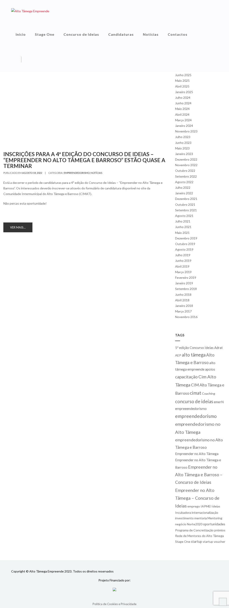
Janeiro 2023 (184, 154)
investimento (184, 518)
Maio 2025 (182, 80)
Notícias (151, 34)
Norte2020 (194, 524)
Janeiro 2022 (184, 193)
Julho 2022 (182, 187)
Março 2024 (183, 120)
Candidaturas (121, 34)
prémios (219, 530)
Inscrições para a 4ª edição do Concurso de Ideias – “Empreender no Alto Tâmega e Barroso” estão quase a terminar (84, 160)
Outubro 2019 (185, 244)
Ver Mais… (18, 227)
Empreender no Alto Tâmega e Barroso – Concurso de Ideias (198, 474)
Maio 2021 (182, 233)
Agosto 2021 (184, 216)
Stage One (44, 34)
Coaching (208, 393)
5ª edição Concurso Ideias (194, 348)
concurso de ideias (194, 401)
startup (196, 541)
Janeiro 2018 (184, 306)
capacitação (186, 376)
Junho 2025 (183, 75)
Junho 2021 (183, 227)
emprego (193, 506)
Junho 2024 (183, 103)
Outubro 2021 (185, 204)
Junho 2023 (183, 143)
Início (21, 34)
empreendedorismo (77, 172)
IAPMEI (206, 506)
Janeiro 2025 (184, 92)
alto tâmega (194, 354)
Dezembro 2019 (186, 238)
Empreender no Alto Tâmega (196, 454)
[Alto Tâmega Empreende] (30, 11)
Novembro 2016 (186, 317)
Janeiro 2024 (184, 126)
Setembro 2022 (186, 176)
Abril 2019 (182, 266)
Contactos (177, 34)
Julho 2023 (182, 137)
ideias (216, 506)
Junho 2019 (183, 260)
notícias (96, 172)
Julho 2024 (182, 97)
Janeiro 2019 (184, 283)
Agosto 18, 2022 (32, 172)
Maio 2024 (182, 109)
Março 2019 (183, 272)
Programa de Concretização (194, 530)
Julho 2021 (182, 221)
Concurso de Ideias (81, 34)
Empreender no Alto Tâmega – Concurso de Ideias (197, 498)
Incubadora (183, 512)
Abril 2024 (182, 114)
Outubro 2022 (185, 170)
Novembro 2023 (186, 131)
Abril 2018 (182, 300)
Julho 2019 (182, 255)
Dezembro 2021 (186, 199)
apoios (210, 369)
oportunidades (214, 524)
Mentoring (215, 518)
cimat (195, 393)
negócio (180, 524)
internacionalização (205, 512)
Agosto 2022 (184, 182)
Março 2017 (183, 311)
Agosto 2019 (184, 249)
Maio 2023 (182, 148)
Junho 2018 (183, 294)
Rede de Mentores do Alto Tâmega (199, 536)
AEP (178, 355)
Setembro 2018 (186, 289)
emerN (219, 402)
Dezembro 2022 (186, 159)
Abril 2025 (182, 86)
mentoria (200, 518)
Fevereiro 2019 (185, 277)
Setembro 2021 (186, 210)
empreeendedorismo (191, 409)
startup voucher (214, 541)
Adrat (218, 348)
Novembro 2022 (186, 165)
